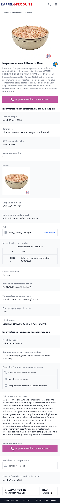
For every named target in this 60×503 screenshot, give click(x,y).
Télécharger (49, 232)
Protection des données (46, 500)
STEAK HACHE (46, 491)
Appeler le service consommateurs (32, 99)
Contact (26, 500)
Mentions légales (11, 500)
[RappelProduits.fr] (16, 4)
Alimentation (17, 12)
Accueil (5, 12)
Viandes (28, 12)
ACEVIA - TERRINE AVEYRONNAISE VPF (15, 491)
